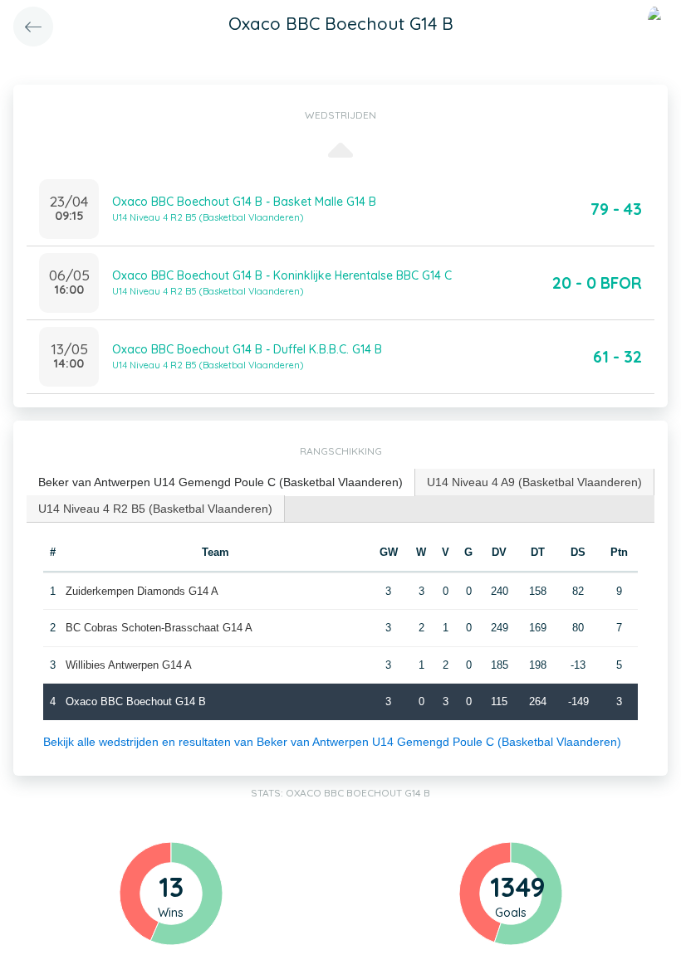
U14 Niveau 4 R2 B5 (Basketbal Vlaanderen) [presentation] (155, 508)
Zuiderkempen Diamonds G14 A (142, 591)
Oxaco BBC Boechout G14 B (136, 701)
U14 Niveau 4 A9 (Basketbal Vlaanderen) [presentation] (534, 482)
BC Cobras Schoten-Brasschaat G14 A (159, 627)
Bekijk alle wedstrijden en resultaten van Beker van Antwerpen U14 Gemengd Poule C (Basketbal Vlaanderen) (332, 741)
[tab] (221, 482)
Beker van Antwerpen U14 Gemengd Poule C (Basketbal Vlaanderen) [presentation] (220, 482)
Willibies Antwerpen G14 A (129, 665)
